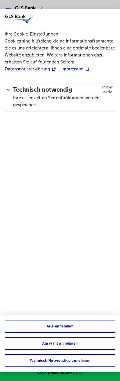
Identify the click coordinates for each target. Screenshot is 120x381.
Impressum (72, 69)
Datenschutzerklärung (28, 69)
